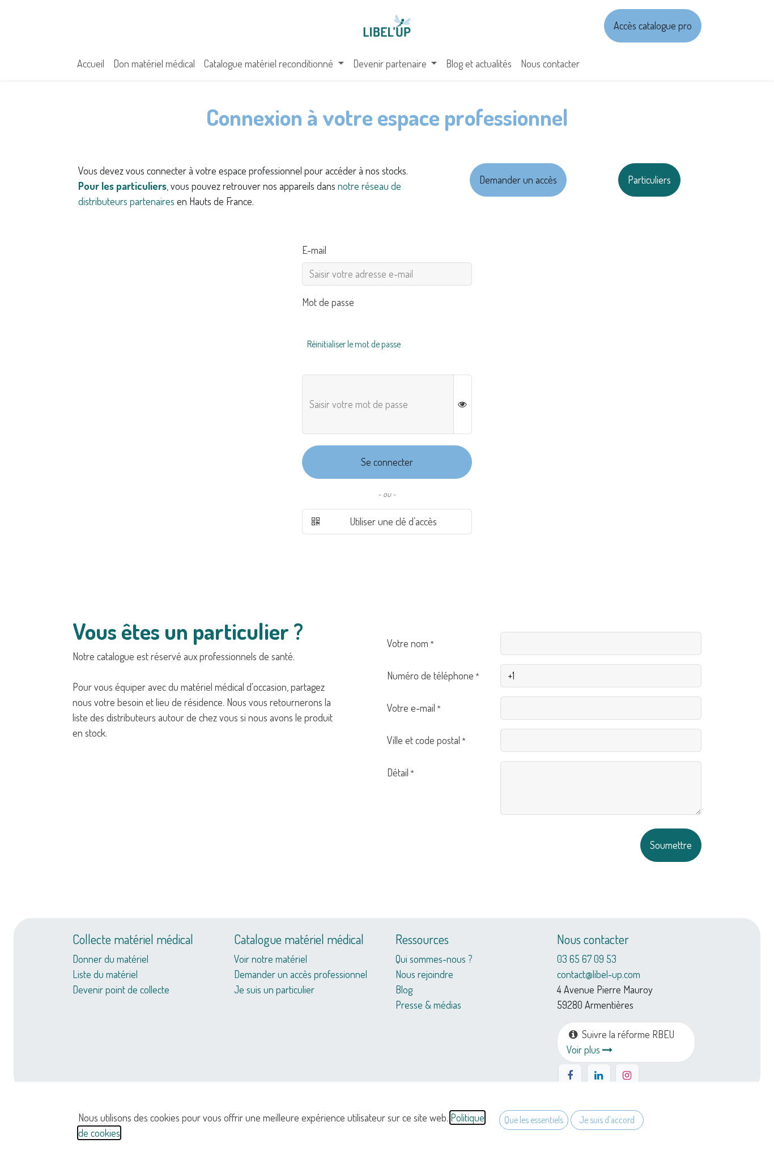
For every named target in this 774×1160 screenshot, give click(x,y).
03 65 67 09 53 (586, 959)
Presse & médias (428, 1004)
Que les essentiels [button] (533, 1119)
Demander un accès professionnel (300, 974)
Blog (403, 989)
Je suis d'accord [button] (607, 1119)
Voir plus (584, 1049)
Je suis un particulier (274, 989)
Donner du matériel (110, 959)
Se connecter (387, 462)
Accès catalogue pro (653, 25)
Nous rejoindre (424, 974)
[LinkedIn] (599, 1075)
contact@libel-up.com (598, 974)
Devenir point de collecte (121, 989)
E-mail (314, 250)
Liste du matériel (105, 974)
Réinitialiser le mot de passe (354, 344)
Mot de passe (328, 302)
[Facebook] (570, 1075)
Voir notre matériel (270, 959)
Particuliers (649, 179)
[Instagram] (627, 1075)
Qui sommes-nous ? (434, 959)
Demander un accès (518, 179)
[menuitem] (91, 64)
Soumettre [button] (671, 845)
